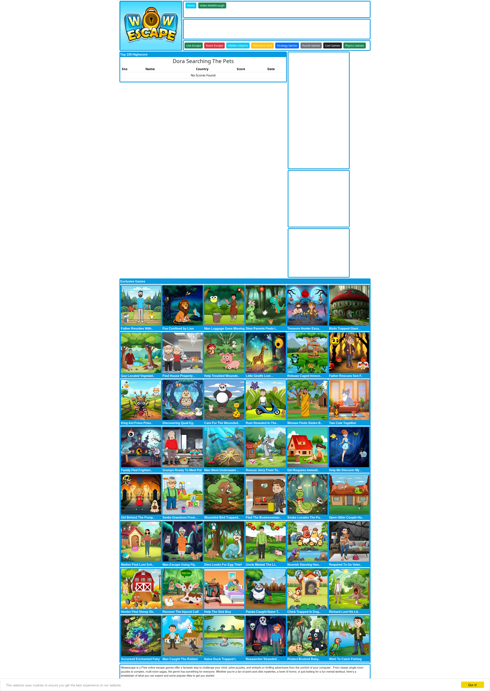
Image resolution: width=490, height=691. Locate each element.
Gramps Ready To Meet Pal (182, 470)
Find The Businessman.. (263, 517)
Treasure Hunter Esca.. (303, 328)
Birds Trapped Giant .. (344, 328)
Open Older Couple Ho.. (346, 517)
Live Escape (193, 45)
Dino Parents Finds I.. (261, 328)
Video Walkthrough (212, 5)
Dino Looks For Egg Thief (223, 564)
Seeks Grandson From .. (180, 517)
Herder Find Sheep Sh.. (138, 611)
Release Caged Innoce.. (304, 376)
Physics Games (354, 45)
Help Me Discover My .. (345, 470)
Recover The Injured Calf (180, 611)
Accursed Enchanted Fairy (140, 659)
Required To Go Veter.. (345, 564)
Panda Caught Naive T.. (262, 611)
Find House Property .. (179, 376)
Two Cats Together (342, 423)
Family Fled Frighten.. (136, 470)
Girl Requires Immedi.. (303, 470)
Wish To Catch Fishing (345, 659)
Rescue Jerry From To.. (262, 470)
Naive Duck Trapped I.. (220, 659)
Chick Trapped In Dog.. (303, 611)
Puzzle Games (311, 45)
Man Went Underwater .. (221, 470)
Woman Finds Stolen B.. (304, 423)
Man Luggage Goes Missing (224, 328)
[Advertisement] (253, 28)
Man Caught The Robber (180, 659)
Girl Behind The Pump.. (137, 517)
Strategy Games (287, 45)
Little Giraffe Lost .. (259, 376)
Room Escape (214, 45)
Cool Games (332, 45)
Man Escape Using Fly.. (179, 564)
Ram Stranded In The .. (262, 423)
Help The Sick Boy (217, 611)
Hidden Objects (238, 45)
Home (191, 5)
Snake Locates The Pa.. (304, 517)
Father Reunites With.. (137, 328)
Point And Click (262, 45)
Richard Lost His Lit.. (344, 611)
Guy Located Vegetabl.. (137, 376)
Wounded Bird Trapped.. (222, 517)
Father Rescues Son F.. (346, 376)
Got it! (472, 684)
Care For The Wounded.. (222, 423)
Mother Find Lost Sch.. (137, 564)
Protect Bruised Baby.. (303, 659)
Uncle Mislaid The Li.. (261, 564)
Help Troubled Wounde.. (221, 376)
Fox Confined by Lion (178, 328)
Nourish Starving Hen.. (303, 564)
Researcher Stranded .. (262, 659)
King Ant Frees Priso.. (137, 423)
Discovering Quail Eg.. (179, 423)
